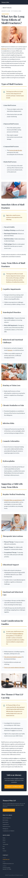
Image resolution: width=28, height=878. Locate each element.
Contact (4, 850)
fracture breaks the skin (15, 150)
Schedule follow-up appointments (13, 500)
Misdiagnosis (5, 828)
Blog (4, 848)
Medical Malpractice (7, 817)
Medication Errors (6, 826)
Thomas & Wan (5, 2)
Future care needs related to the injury (14, 667)
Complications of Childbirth (8, 830)
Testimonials (5, 844)
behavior (10, 350)
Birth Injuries (5, 820)
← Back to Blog (6, 7)
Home (4, 837)
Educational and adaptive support (13, 657)
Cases (4, 842)
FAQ (4, 846)
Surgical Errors (6, 824)
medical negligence (18, 633)
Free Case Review (8, 810)
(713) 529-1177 (6, 859)
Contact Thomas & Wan (14, 786)
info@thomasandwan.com (8, 863)
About (4, 840)
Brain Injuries (5, 822)
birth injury (4, 49)
